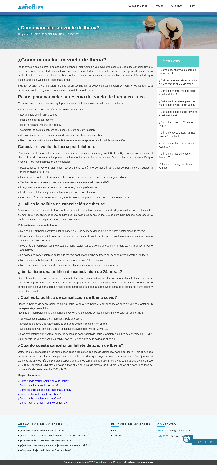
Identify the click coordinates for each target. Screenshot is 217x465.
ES (191, 5)
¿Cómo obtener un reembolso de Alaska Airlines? (45, 440)
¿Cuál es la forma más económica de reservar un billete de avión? (54, 435)
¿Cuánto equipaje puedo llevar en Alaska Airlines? (45, 450)
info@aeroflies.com (180, 430)
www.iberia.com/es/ (75, 109)
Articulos (176, 5)
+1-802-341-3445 (180, 435)
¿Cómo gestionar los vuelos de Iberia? (39, 394)
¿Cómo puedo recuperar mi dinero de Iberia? (43, 381)
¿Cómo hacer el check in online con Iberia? (42, 402)
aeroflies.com (104, 462)
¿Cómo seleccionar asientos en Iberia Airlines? (44, 389)
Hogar (159, 5)
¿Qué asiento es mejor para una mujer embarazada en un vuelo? (53, 445)
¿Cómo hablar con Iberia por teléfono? (39, 398)
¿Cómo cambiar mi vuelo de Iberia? (38, 385)
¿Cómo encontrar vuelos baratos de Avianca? (43, 430)
